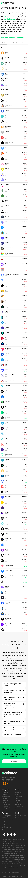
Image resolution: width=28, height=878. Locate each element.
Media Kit (18, 818)
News (4, 818)
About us (5, 793)
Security (5, 809)
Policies (4, 803)
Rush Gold (18, 809)
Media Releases (20, 816)
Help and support (5, 825)
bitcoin (6, 19)
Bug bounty (6, 807)
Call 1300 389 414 (6, 829)
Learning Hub (6, 816)
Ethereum (12, 19)
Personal (18, 801)
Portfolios (18, 797)
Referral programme (6, 796)
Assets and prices (18, 794)
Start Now (14, 761)
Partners (5, 801)
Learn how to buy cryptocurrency (12, 37)
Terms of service (7, 876)
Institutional (19, 807)
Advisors (18, 805)
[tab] (3, 42)
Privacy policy (19, 876)
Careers (4, 799)
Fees (16, 799)
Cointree (8, 17)
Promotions (6, 805)
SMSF (17, 803)
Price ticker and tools (7, 821)
